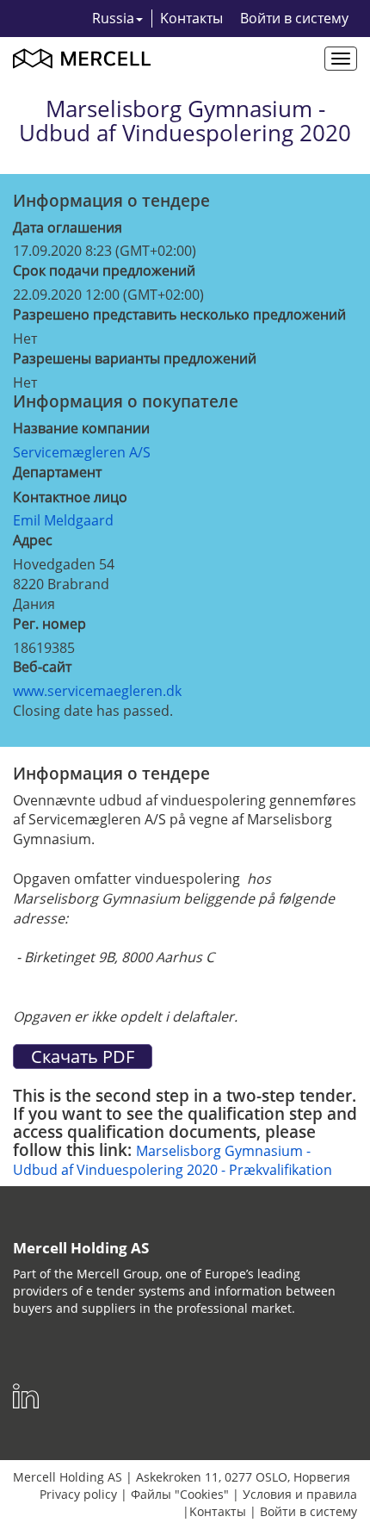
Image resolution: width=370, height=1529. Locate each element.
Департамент (57, 472)
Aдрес (32, 540)
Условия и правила (300, 1494)
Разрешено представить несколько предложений (179, 314)
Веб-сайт (42, 666)
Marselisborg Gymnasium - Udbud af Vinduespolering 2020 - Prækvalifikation (172, 1160)
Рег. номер (49, 623)
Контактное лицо (70, 497)
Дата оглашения (67, 227)
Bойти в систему (294, 18)
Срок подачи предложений (104, 270)
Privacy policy (78, 1494)
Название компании (81, 428)
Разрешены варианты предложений (134, 358)
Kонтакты (191, 18)
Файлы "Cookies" (180, 1494)
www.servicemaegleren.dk (97, 690)
